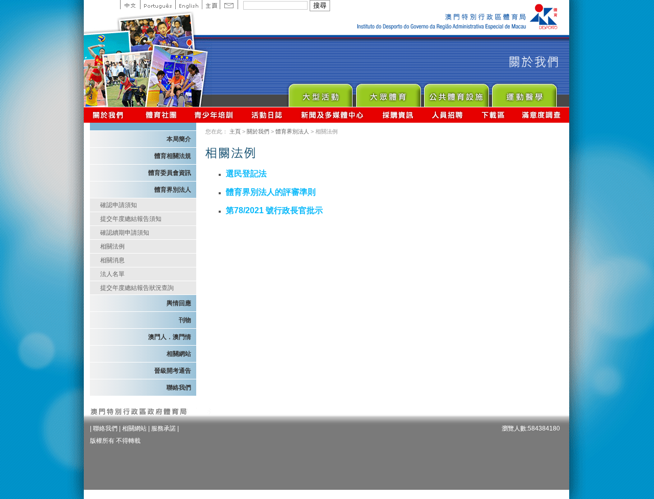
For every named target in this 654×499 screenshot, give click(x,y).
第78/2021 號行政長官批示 (274, 210)
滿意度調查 (541, 115)
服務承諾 (163, 428)
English (188, 4)
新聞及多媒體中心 (332, 115)
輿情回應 (179, 303)
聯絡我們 (179, 387)
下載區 (493, 115)
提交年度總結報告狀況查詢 (137, 287)
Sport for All (388, 93)
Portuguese (157, 4)
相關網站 (179, 353)
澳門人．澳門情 (169, 337)
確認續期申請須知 (124, 232)
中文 (130, 4)
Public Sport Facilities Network (456, 93)
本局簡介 (179, 139)
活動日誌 (267, 115)
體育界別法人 (292, 131)
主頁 (211, 4)
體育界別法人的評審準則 (271, 192)
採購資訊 (397, 115)
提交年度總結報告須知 (130, 218)
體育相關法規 (172, 156)
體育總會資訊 (161, 115)
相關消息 (112, 260)
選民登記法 (246, 173)
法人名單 (112, 274)
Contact (229, 4)
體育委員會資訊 (169, 172)
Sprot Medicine (524, 93)
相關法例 (112, 246)
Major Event (320, 93)
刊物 (185, 320)
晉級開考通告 (172, 370)
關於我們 (110, 115)
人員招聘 (447, 115)
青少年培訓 (214, 115)
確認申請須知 (118, 205)
